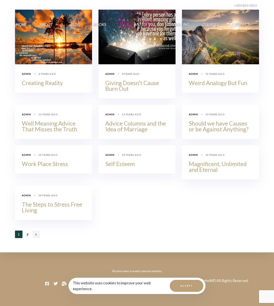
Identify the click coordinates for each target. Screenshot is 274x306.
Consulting (178, 24)
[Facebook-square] (47, 284)
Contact (241, 24)
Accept (186, 285)
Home (21, 24)
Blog (75, 24)
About (46, 24)
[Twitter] (56, 284)
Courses (211, 24)
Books (99, 24)
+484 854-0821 (245, 5)
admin (26, 73)
